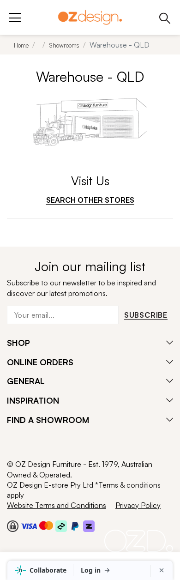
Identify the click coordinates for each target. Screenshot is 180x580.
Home (21, 45)
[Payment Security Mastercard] (46, 525)
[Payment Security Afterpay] (61, 525)
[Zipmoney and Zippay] (89, 525)
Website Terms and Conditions (56, 505)
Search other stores (90, 200)
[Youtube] (43, 443)
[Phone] (165, 17)
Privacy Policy (138, 505)
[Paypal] (75, 525)
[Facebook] (9, 443)
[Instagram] (25, 443)
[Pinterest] (61, 443)
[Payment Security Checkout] (12, 525)
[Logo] (90, 17)
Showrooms (64, 45)
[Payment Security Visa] (29, 526)
